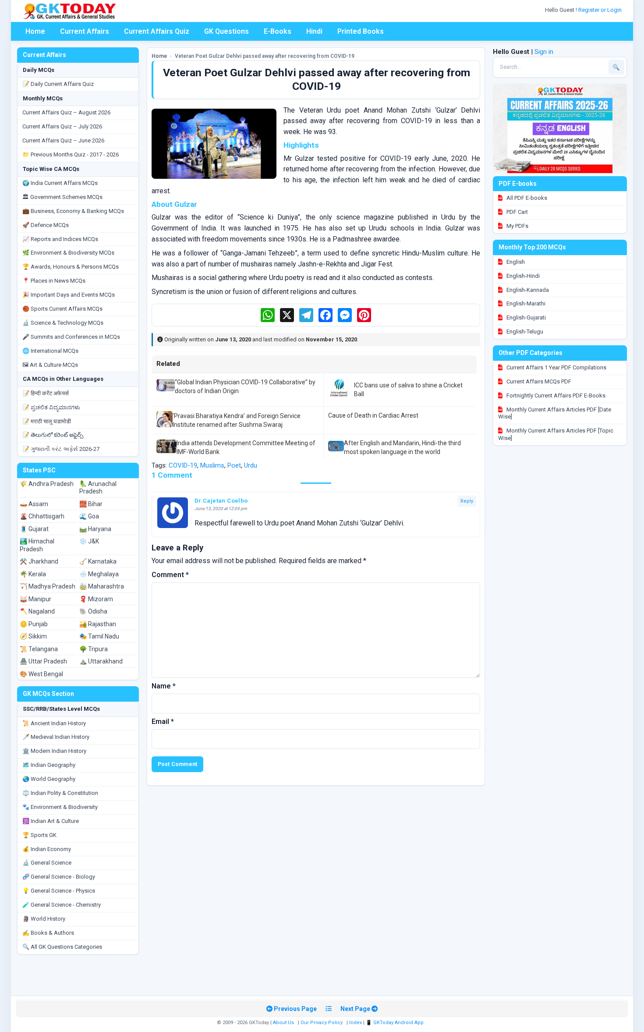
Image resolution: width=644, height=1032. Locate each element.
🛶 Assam (34, 503)
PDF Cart (516, 212)
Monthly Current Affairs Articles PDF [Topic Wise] (555, 434)
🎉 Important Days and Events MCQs (68, 294)
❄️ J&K (89, 541)
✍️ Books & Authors (48, 932)
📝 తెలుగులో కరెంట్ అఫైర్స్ (52, 435)
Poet (234, 465)
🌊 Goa (89, 516)
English (515, 262)
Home (35, 31)
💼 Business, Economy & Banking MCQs (73, 211)
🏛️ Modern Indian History (54, 751)
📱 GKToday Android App (395, 1022)
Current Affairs (84, 31)
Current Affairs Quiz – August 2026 (66, 112)
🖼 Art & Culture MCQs (50, 365)
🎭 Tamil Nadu (99, 636)
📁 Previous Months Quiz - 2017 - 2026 (70, 154)
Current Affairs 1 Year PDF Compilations (555, 367)
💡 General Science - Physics (58, 890)
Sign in (543, 52)
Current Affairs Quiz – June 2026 (63, 140)
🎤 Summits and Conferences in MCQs (71, 336)
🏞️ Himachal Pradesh (37, 545)
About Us (283, 1022)
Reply (466, 501)
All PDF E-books (526, 198)
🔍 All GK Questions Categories (62, 946)
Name (164, 686)
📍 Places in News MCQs (53, 280)
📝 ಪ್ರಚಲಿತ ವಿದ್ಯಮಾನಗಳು (51, 407)
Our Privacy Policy (322, 1022)
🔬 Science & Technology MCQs (62, 322)
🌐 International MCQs (50, 351)
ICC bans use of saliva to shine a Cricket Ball (408, 389)
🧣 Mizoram (96, 599)
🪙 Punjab (34, 624)
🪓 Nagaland (37, 611)
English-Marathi (525, 303)
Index (355, 1022)
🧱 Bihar (91, 503)
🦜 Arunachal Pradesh (98, 487)
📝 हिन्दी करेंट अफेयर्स (45, 393)
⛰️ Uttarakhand (101, 661)
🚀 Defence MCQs (45, 225)
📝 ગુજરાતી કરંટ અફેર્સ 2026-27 (60, 449)
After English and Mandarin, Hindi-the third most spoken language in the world (402, 447)
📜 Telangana (39, 649)
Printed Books (360, 31)
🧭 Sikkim (33, 636)
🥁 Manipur (35, 599)
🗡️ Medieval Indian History (55, 737)
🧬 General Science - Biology (58, 876)
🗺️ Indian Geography (48, 765)
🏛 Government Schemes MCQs (62, 197)
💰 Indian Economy (46, 849)
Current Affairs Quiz (156, 31)
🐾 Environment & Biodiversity (60, 807)
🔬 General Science (46, 862)
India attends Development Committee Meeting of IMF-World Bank (246, 447)
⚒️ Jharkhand (39, 561)
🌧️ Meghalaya (99, 574)
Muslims (212, 465)
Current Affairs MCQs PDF (538, 381)
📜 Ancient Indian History (54, 723)
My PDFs (516, 226)
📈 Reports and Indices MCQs (60, 239)
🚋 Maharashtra (101, 586)
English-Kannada (527, 290)
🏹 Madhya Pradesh (47, 586)
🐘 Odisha (93, 611)
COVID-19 (183, 465)
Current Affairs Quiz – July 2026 (62, 126)
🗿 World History (43, 918)
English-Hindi (522, 276)
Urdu (250, 465)
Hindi (314, 31)
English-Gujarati (525, 317)
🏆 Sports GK (39, 835)
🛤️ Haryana (95, 528)
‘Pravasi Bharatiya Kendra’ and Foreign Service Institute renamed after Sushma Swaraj (237, 420)
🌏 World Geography (48, 779)
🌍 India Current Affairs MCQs (60, 183)
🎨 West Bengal (41, 673)
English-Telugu (524, 331)
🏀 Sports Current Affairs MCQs (62, 308)
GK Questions (226, 31)
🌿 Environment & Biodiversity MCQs (68, 252)
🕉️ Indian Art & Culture (50, 821)
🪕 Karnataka (98, 561)
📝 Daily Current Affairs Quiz (58, 84)
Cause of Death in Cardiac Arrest (373, 415)
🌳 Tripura (93, 649)
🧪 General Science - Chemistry (61, 904)
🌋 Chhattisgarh (42, 516)
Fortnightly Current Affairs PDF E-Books (555, 395)
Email (163, 721)
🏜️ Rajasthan (97, 624)
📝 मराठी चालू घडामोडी (46, 421)
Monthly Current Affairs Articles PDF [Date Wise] (554, 413)
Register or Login (600, 10)
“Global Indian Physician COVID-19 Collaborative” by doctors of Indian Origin (245, 386)
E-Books (277, 31)
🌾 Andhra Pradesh (47, 483)
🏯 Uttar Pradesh (43, 661)
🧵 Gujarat (34, 528)
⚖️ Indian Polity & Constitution (60, 793)
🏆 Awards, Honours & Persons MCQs (70, 266)
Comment (170, 575)
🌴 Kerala (33, 574)
